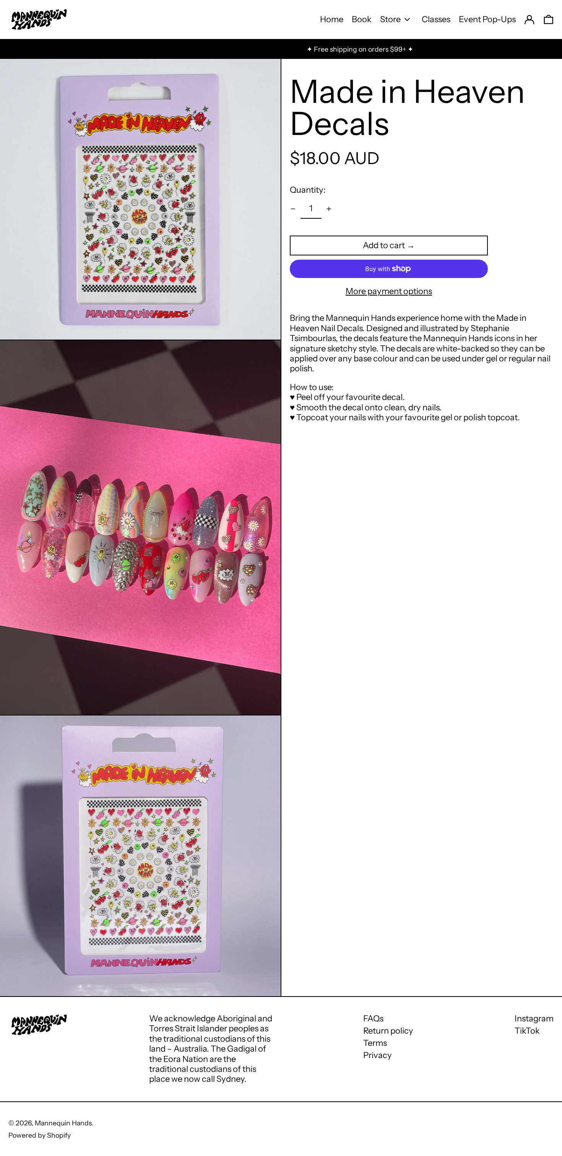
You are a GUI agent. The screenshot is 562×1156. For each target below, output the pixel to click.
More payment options (389, 291)
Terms (375, 1043)
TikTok (527, 1031)
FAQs (373, 1018)
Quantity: (308, 190)
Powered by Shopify (39, 1135)
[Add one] (329, 209)
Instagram (534, 1019)
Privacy (377, 1055)
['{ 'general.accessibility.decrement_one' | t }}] (293, 209)
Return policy (388, 1031)
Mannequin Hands (63, 1123)
